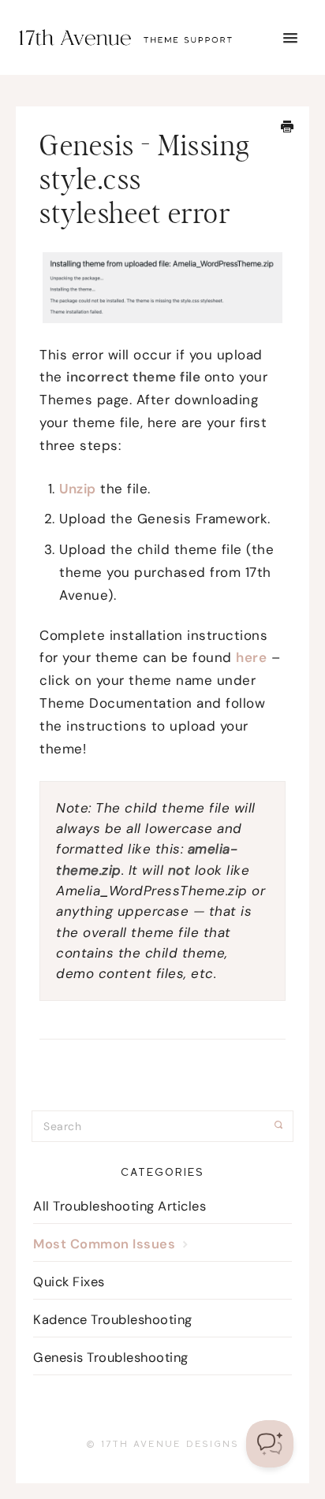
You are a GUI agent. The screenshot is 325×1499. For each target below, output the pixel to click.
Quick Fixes (69, 1282)
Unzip (77, 488)
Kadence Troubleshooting (112, 1319)
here (251, 657)
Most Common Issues (106, 1244)
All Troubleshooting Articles (119, 1206)
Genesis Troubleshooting (111, 1357)
